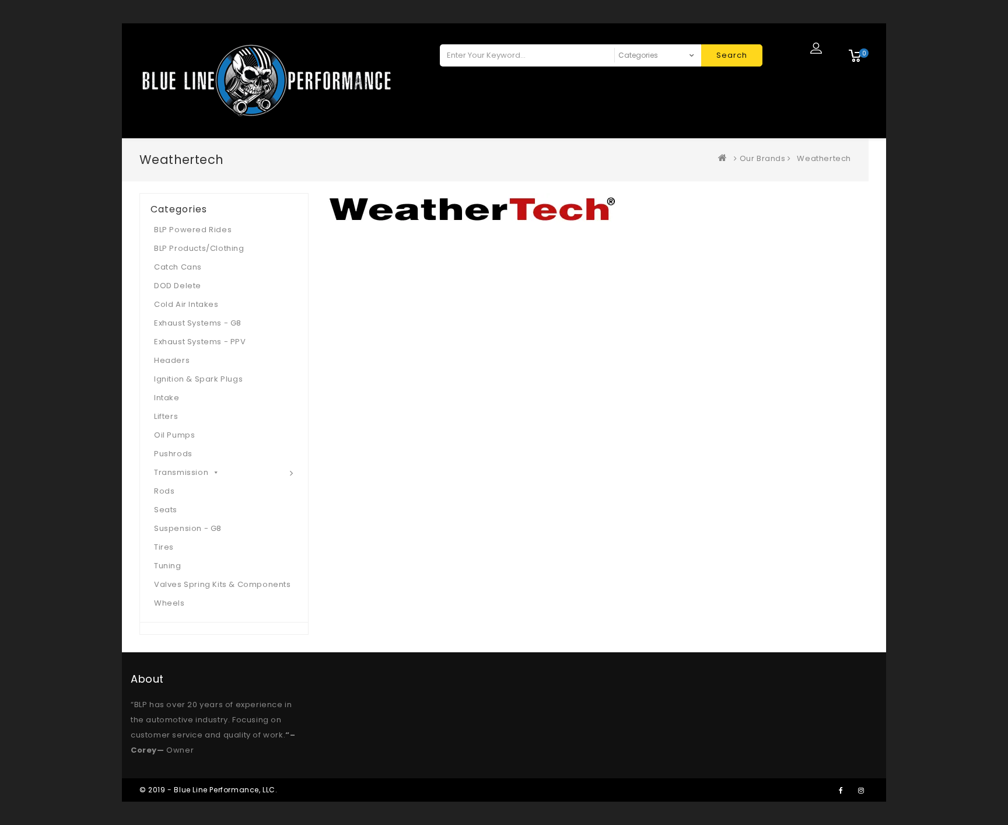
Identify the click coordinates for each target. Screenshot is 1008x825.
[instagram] (861, 790)
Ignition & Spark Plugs (198, 378)
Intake (167, 397)
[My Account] (816, 48)
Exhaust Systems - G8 (198, 322)
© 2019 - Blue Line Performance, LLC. (208, 790)
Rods (164, 491)
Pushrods (173, 453)
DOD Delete (177, 285)
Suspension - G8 (188, 528)
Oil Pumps (174, 435)
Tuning (167, 565)
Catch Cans (178, 266)
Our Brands (763, 158)
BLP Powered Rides (193, 229)
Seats (165, 509)
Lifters (166, 416)
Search (731, 55)
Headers (172, 360)
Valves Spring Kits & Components (222, 584)
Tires (164, 547)
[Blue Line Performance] (725, 158)
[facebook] (840, 790)
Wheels (169, 603)
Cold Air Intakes (186, 304)
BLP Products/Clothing (199, 248)
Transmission (181, 472)
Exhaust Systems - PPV (200, 341)
